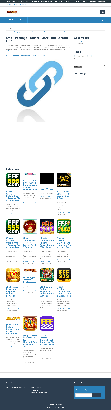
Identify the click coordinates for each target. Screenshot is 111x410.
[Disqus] (38, 143)
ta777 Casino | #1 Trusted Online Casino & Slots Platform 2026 (30, 185)
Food (80, 42)
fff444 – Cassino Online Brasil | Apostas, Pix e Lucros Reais (64, 243)
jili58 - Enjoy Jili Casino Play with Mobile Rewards (12, 291)
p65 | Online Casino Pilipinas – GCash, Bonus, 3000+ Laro (47, 291)
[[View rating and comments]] (12, 213)
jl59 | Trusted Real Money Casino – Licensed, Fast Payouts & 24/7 (30, 341)
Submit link (23, 4)
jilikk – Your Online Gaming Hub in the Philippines (12, 329)
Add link (21, 20)
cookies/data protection (90, 1)
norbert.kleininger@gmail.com (39, 392)
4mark (60, 404)
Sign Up (9, 4)
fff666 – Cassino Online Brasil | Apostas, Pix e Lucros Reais (13, 196)
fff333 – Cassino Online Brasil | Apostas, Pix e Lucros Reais (64, 291)
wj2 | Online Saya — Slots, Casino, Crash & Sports (63, 195)
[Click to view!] (38, 89)
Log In (15, 4)
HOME (11, 20)
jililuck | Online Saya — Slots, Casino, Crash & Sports (30, 243)
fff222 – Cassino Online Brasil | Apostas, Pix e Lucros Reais (47, 340)
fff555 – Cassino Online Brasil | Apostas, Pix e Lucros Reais (13, 243)
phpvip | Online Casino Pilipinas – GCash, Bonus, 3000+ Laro (47, 243)
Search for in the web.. (25, 55)
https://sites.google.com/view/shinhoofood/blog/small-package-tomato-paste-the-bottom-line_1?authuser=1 (41, 32)
